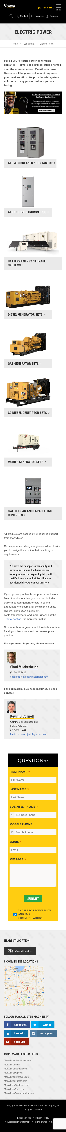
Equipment (28, 44)
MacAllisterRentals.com (15, 1068)
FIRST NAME (18, 772)
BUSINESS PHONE (22, 807)
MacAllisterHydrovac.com (16, 1077)
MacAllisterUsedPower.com (17, 1060)
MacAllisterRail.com (14, 1089)
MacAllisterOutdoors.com (16, 1085)
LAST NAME (18, 789)
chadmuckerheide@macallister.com (29, 676)
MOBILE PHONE (21, 824)
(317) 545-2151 (46, 7)
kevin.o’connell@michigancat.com (28, 734)
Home (15, 44)
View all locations (23, 951)
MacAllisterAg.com (13, 1072)
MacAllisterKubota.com (15, 1081)
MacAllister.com (12, 1064)
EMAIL (14, 842)
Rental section (13, 618)
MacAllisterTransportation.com (19, 1093)
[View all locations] (24, 1008)
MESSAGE (16, 859)
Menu (58, 9)
